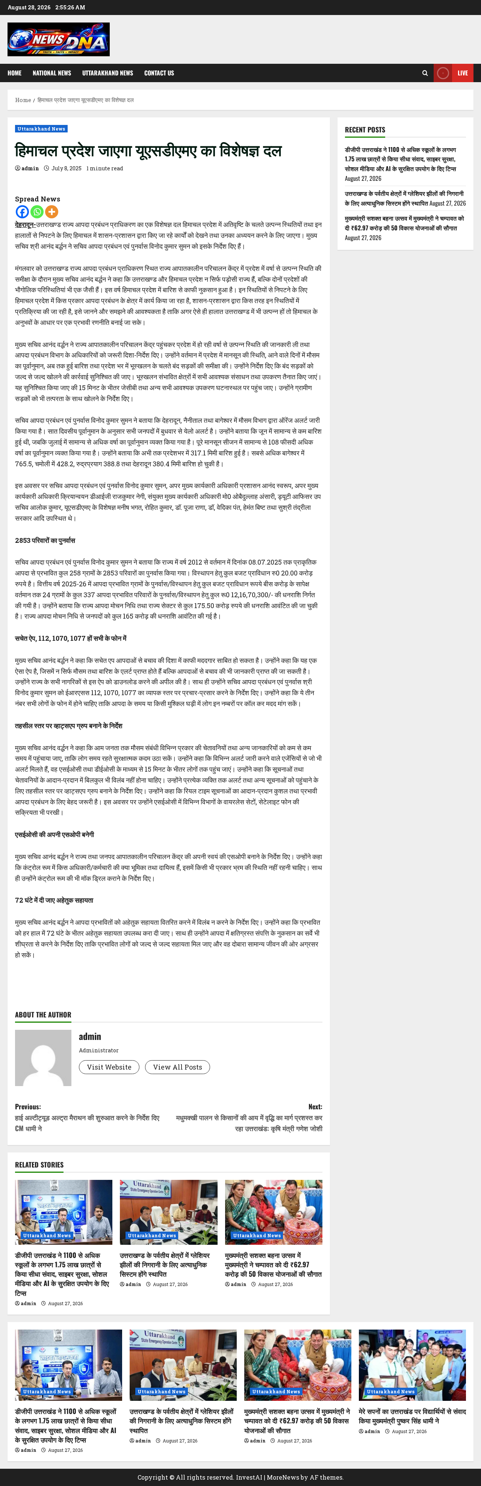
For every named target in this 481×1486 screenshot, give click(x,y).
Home (14, 72)
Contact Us (159, 72)
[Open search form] (425, 73)
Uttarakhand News (107, 72)
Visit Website (109, 1066)
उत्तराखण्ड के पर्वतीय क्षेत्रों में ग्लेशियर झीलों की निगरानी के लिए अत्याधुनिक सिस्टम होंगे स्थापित (165, 1264)
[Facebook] (22, 211)
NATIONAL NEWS (52, 72)
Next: (249, 1117)
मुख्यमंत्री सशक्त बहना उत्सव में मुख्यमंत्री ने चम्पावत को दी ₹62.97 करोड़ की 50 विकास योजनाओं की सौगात (273, 1264)
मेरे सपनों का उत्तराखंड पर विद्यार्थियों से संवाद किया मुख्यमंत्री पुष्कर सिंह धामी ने (412, 1415)
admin (30, 168)
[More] (51, 211)
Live (463, 72)
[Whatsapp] (37, 211)
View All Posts (177, 1066)
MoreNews (283, 1477)
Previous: (87, 1117)
